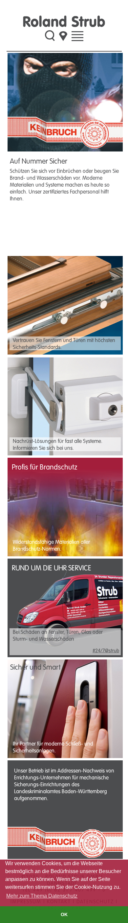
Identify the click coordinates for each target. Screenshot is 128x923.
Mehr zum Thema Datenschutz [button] (41, 896)
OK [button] (64, 914)
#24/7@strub (106, 650)
